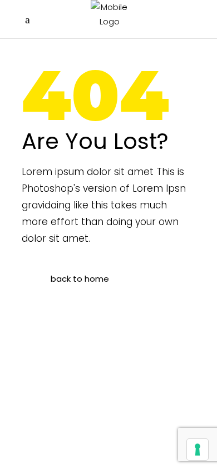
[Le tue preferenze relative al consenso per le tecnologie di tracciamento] (197, 449)
